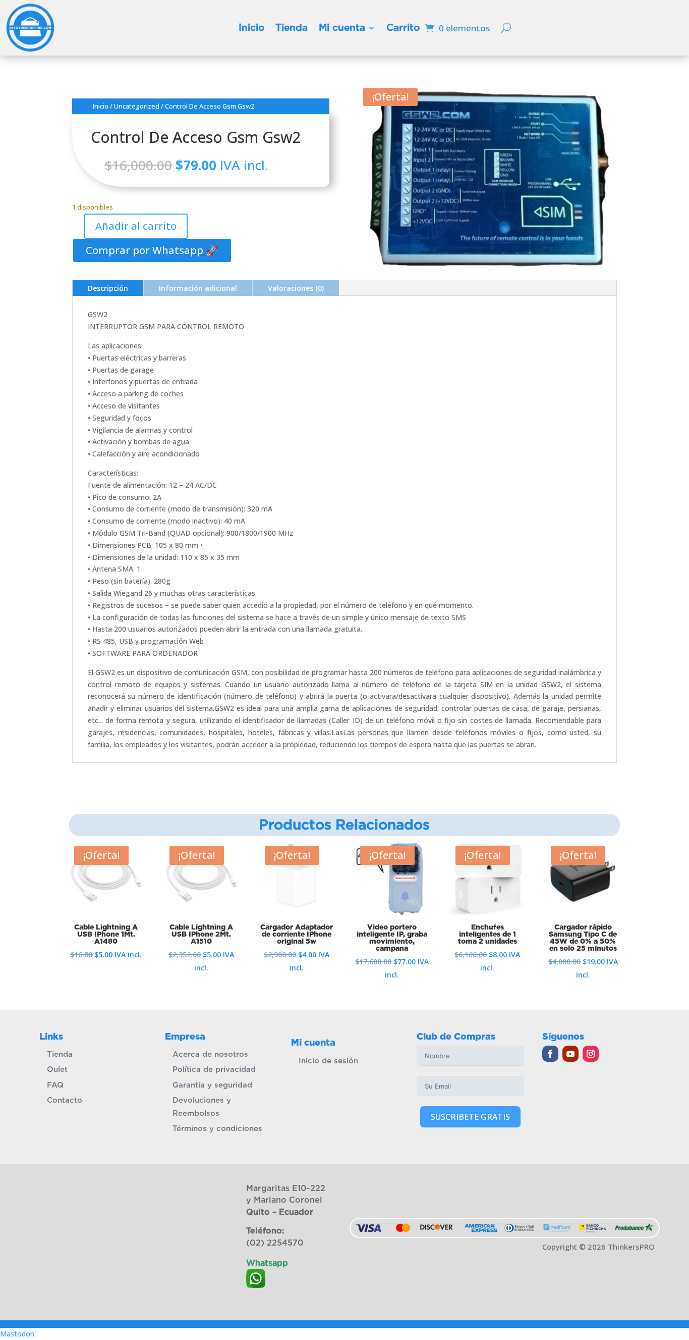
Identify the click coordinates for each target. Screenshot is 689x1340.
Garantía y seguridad (212, 1085)
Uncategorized (136, 106)
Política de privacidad (214, 1069)
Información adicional (198, 288)
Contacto (64, 1100)
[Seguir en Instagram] (591, 1054)
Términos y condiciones (217, 1128)
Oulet (57, 1069)
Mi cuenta (342, 27)
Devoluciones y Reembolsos (202, 1107)
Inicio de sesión (328, 1060)
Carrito (403, 27)
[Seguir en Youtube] (570, 1054)
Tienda (291, 27)
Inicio (251, 27)
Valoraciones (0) (296, 288)
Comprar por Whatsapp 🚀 (152, 250)
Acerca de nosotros (210, 1054)
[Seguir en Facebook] (550, 1054)
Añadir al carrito (136, 226)
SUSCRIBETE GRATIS (470, 1116)
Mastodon (17, 1333)
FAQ (55, 1085)
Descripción (108, 288)
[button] (151, 249)
